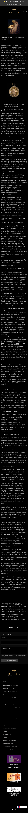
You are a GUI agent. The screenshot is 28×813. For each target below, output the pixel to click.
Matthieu (15, 113)
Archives (5, 731)
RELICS (15, 807)
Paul (24, 343)
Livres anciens (6, 694)
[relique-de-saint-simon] (14, 90)
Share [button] (4, 42)
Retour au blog (14, 627)
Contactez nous (6, 715)
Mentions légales (7, 734)
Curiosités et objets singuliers (10, 691)
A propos (5, 737)
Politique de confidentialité (9, 740)
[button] (1, 11)
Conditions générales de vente (10, 746)
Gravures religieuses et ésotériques (11, 707)
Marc (22, 113)
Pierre (2, 343)
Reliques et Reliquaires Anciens (10, 685)
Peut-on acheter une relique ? (10, 728)
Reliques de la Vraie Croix (9, 688)
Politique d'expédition (8, 743)
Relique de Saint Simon (10, 104)
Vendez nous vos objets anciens (10, 718)
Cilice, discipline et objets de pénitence (12, 704)
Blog (4, 725)
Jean (17, 343)
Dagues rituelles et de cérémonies (11, 697)
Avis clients (5, 722)
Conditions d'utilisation (8, 749)
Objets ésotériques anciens (9, 701)
